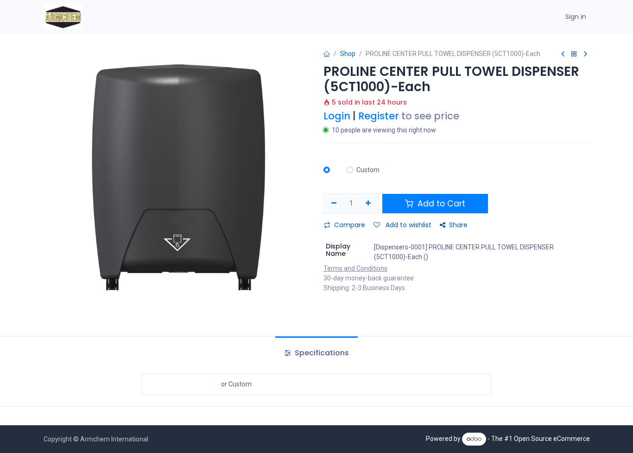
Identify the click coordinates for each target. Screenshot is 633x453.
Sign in (575, 16)
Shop (347, 53)
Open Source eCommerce (552, 438)
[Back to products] (574, 54)
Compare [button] (349, 225)
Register (378, 116)
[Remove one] (333, 203)
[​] (332, 170)
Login (336, 116)
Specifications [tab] (321, 353)
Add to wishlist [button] (407, 225)
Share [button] (458, 225)
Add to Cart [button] (440, 203)
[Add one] (368, 203)
